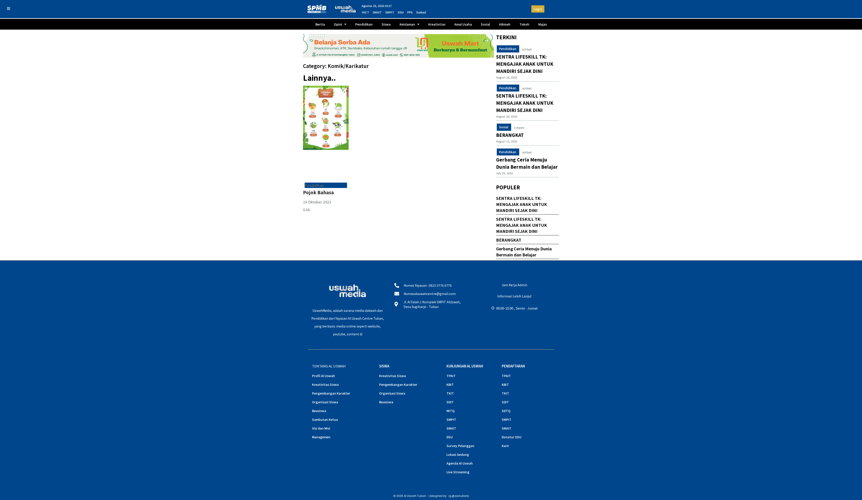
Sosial (485, 24)
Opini (338, 24)
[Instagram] (493, 327)
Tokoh (524, 24)
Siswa (386, 24)
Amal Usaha (463, 24)
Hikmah (504, 24)
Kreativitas (436, 24)
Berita (320, 24)
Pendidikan (364, 24)
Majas (542, 24)
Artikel (527, 49)
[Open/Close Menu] (8, 8)
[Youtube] (514, 327)
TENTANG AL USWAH (329, 366)
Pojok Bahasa (318, 192)
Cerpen (519, 127)
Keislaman (407, 24)
